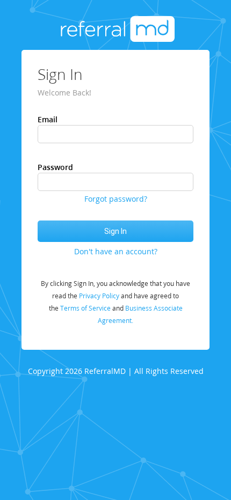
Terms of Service (85, 308)
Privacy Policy (99, 295)
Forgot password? (115, 199)
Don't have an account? (115, 251)
